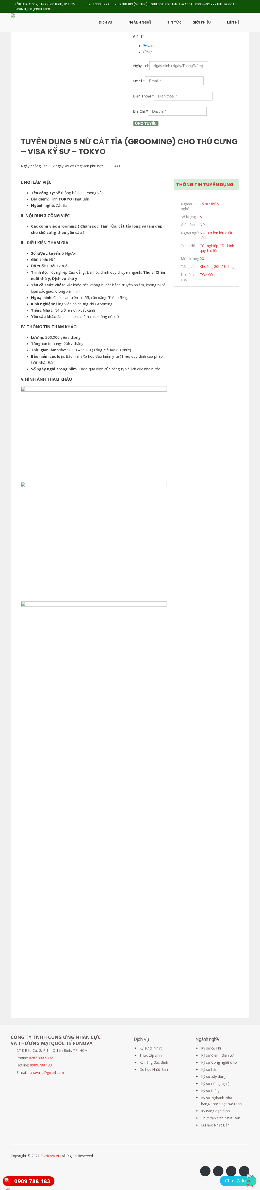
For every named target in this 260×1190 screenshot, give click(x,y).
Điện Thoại (143, 96)
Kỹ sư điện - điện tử (217, 1055)
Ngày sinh (141, 65)
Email (139, 80)
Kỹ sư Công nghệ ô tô (219, 1062)
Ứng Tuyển (145, 124)
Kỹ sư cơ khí (211, 1048)
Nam (151, 45)
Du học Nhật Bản (153, 1069)
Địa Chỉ (140, 111)
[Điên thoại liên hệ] (251, 1181)
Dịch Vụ (105, 22)
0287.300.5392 (41, 1057)
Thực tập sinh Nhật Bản (220, 1118)
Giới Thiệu (201, 22)
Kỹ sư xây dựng (213, 1076)
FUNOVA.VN (51, 1155)
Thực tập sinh (150, 1055)
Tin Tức (174, 22)
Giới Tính (140, 36)
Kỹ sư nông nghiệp (216, 1083)
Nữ (149, 51)
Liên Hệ (233, 22)
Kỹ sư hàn (209, 1069)
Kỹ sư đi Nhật (150, 1048)
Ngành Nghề (139, 22)
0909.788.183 (41, 1065)
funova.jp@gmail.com (46, 1072)
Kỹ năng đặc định (153, 1062)
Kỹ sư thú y (210, 1090)
